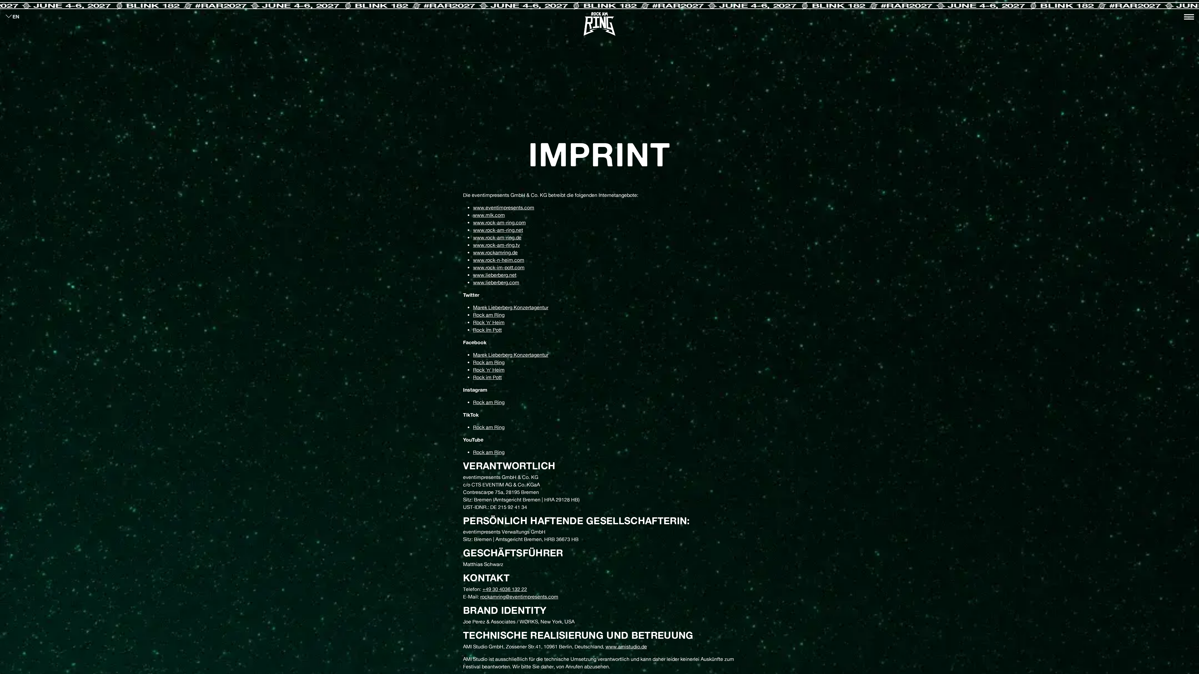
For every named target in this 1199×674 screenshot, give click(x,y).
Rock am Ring (489, 315)
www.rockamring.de (495, 252)
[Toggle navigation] (1189, 17)
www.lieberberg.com (496, 282)
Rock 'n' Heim (489, 322)
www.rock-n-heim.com (498, 260)
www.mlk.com (489, 215)
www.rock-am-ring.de (497, 237)
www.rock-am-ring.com (499, 222)
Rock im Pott (487, 330)
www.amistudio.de (626, 646)
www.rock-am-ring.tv (496, 245)
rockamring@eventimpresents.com (519, 596)
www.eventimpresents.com (503, 207)
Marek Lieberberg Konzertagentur (510, 307)
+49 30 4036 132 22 (504, 589)
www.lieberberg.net (494, 275)
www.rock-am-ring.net (498, 230)
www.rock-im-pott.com (499, 267)
